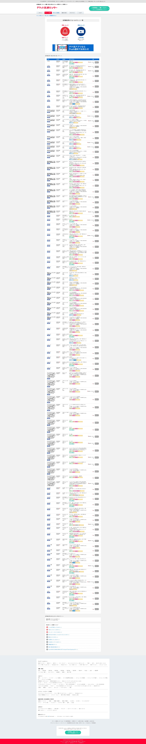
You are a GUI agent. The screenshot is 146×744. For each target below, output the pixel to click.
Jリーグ (45, 682)
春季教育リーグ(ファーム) (43, 681)
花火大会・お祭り (75, 694)
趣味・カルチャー (41, 710)
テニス (55, 684)
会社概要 (86, 721)
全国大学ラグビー (97, 685)
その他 (72, 702)
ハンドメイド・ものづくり (52, 710)
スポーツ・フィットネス (72, 708)
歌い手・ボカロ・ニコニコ (101, 663)
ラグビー (52, 685)
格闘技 (44, 687)
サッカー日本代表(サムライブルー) (55, 682)
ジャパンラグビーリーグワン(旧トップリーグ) (83, 685)
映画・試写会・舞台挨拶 (65, 694)
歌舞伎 (63, 672)
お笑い (91, 670)
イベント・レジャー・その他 (45, 691)
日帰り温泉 (56, 708)
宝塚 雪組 (56, 670)
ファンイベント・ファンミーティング (45, 693)
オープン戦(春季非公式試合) (68, 677)
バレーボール (61, 684)
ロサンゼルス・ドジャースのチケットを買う (65, 716)
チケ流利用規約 (67, 721)
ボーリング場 (45, 702)
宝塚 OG (80, 670)
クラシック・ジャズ (103, 664)
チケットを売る (56, 12)
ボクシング (56, 687)
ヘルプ (80, 12)
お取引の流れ (81, 721)
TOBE (88, 663)
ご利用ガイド (74, 721)
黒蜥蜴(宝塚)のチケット (52, 644)
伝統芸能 (57, 672)
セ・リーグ (44, 677)
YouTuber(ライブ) (55, 664)
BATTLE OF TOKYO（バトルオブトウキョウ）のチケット (58, 634)
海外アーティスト (93, 664)
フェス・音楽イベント (73, 664)
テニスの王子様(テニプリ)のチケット (55, 627)
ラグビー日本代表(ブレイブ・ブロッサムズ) (64, 685)
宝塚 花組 (44, 670)
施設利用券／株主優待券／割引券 (46, 699)
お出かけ (40, 706)
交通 (68, 702)
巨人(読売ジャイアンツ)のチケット (54, 642)
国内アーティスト (41, 663)
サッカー (39, 682)
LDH (93, 663)
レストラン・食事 (61, 702)
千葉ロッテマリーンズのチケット (54, 629)
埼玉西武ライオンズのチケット (54, 639)
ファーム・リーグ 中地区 (91, 677)
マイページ (72, 12)
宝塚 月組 (50, 670)
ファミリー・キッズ (54, 694)
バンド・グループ (62, 663)
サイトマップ (63, 722)
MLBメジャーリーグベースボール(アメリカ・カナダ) (71, 681)
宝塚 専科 (74, 670)
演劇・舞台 (40, 668)
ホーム (40, 12)
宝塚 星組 (62, 670)
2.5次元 (85, 670)
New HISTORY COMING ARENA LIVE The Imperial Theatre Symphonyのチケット (63, 649)
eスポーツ (70, 693)
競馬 (70, 687)
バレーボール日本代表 (81, 684)
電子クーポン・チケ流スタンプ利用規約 (87, 722)
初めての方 (64, 12)
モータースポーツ (64, 687)
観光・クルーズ (82, 708)
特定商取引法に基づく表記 (72, 722)
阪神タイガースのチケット (53, 637)
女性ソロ (54, 663)
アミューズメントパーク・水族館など (45, 708)
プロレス (49, 687)
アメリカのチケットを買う (43, 716)
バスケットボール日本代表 (43, 685)
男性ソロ (48, 663)
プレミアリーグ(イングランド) (70, 682)
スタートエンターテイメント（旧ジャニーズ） (76, 663)
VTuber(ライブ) (63, 664)
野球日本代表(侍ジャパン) (55, 681)
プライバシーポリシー (54, 722)
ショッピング (53, 702)
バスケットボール (91, 684)
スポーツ (40, 676)
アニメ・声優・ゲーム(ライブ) (43, 664)
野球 (39, 677)
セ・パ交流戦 (58, 677)
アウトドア (63, 708)
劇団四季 (96, 670)
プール (39, 702)
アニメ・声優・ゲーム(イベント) (60, 693)
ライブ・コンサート (42, 661)
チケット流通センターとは (57, 721)
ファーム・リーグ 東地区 (80, 677)
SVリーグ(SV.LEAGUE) (70, 684)
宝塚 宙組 (68, 670)
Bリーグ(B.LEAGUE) (100, 684)
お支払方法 (92, 721)
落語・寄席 (69, 672)
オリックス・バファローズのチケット (55, 632)
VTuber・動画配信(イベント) (43, 694)
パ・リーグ (51, 677)
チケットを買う (48, 12)
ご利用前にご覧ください (99, 8)
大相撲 (39, 687)
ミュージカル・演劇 (41, 672)
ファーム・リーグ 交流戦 (46, 679)
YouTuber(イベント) (78, 693)
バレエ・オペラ (51, 672)
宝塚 (39, 670)
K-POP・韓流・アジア (84, 664)
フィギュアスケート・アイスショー (44, 684)
